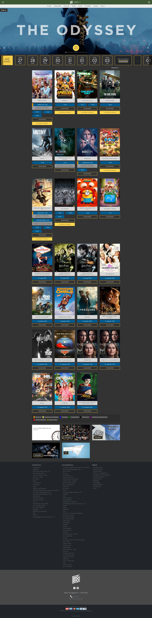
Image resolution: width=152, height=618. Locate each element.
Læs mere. (68, 437)
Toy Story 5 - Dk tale (38, 477)
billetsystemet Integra (78, 611)
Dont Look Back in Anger (39, 505)
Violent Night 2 (66, 547)
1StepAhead (89, 611)
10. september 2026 (42, 364)
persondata (80, 607)
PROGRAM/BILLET (98, 467)
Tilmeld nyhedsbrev (123, 61)
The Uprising (66, 488)
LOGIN (95, 488)
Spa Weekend (36, 496)
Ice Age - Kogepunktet (68, 561)
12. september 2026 (65, 364)
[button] (4, 48)
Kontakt (80, 6)
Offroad (35, 515)
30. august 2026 (87, 278)
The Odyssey (36, 479)
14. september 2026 (87, 364)
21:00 (38, 162)
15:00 (35, 227)
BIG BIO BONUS (97, 479)
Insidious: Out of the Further (39, 488)
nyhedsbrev (68, 607)
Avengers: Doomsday (68, 553)
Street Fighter (66, 522)
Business (103, 6)
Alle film (74, 6)
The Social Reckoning (68, 519)
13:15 (106, 213)
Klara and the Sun (67, 530)
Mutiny (34, 486)
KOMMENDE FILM (98, 469)
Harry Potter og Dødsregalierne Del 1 (42, 492)
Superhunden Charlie (38, 500)
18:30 (91, 105)
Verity (64, 511)
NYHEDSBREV (96, 483)
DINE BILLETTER (97, 486)
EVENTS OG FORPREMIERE (100, 473)
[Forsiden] (71, 2)
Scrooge (65, 538)
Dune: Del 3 (66, 551)
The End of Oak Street (38, 498)
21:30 (61, 162)
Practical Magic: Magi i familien (40, 503)
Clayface (65, 526)
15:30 (61, 105)
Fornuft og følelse (67, 528)
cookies (85, 607)
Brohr (34, 513)
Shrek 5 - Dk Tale (67, 564)
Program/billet (57, 6)
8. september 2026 (87, 321)
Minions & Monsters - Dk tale (40, 475)
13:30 (35, 112)
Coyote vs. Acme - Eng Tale (69, 481)
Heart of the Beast (67, 498)
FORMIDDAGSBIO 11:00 (40, 220)
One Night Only (37, 483)
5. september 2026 (65, 321)
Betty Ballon (66, 509)
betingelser (74, 607)
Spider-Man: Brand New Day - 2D (41, 471)
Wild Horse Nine (67, 545)
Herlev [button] (76, 2)
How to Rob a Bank (67, 536)
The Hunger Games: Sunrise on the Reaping (74, 540)
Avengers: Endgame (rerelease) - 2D (72, 492)
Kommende (66, 6)
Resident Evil (66, 486)
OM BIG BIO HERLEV (98, 477)
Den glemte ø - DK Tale (68, 515)
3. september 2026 (42, 321)
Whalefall (65, 524)
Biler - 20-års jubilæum (38, 507)
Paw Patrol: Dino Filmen (38, 473)
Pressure (35, 502)
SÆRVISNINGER (97, 471)
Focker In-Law (66, 541)
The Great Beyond (67, 566)
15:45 (46, 112)
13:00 (106, 162)
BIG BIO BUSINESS (98, 484)
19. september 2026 (42, 407)
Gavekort (95, 6)
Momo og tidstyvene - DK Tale (70, 534)
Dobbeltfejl (35, 509)
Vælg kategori (114, 68)
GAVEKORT (96, 481)
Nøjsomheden (36, 467)
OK (66, 453)
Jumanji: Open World (68, 557)
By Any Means (66, 471)
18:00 (35, 115)
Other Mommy (66, 521)
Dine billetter (88, 6)
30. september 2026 (87, 407)
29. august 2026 (42, 278)
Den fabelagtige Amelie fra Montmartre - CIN (44, 517)
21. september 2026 (65, 407)
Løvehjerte (65, 532)
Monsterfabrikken (67, 500)
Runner (64, 490)
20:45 (106, 105)
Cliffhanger (65, 559)
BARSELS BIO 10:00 (40, 105)
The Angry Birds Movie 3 (69, 555)
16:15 (80, 105)
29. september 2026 (110, 364)
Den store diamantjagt (68, 517)
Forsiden (49, 6)
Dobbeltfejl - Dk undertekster (40, 511)
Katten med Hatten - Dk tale (69, 549)
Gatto (64, 562)
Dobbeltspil (35, 469)
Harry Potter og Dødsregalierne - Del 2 (42, 494)
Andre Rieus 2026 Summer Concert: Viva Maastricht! (46, 490)
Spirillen (35, 481)
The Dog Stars (36, 484)
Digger (64, 507)
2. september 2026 (110, 278)
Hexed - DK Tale (67, 543)
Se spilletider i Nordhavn (42, 123)
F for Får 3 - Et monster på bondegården (73, 513)
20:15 (35, 231)
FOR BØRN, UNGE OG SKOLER (101, 475)
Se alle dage (42, 119)
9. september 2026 (110, 321)
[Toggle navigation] (149, 2)
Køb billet (76, 48)
